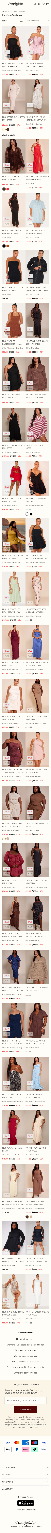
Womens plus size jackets (18, 1345)
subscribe (25, 1410)
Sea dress (34, 1361)
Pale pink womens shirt (17, 1367)
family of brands (14, 1422)
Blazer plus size (37, 1345)
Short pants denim (36, 1367)
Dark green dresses (20, 1361)
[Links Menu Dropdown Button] (4, 4)
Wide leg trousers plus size (25, 1356)
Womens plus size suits (25, 1350)
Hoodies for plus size (25, 1339)
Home (4, 12)
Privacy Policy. (33, 1427)
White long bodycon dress (25, 1373)
